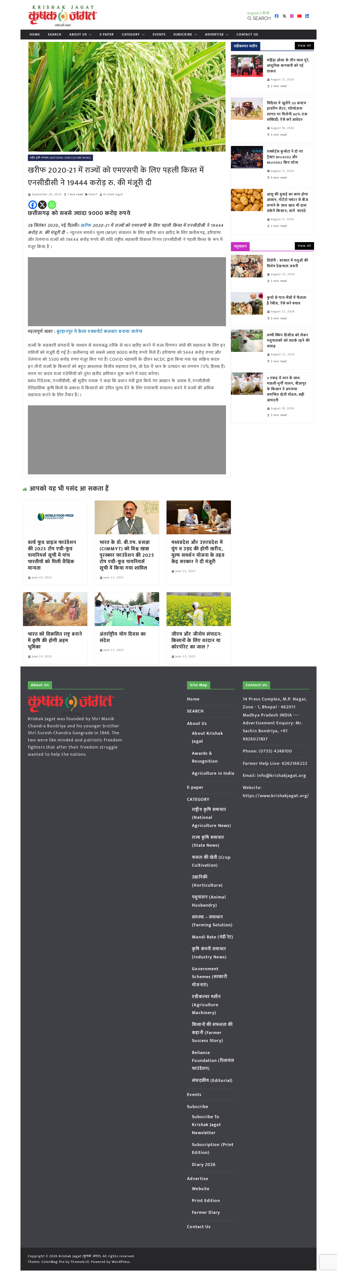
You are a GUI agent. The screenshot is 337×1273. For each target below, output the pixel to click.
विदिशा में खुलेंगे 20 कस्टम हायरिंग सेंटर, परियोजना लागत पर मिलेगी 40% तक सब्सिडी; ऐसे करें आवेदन (287, 112)
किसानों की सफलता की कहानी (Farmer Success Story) (212, 1032)
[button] (89, 34)
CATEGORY (131, 34)
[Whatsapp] (52, 204)
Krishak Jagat (113, 194)
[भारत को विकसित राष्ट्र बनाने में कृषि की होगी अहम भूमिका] (55, 595)
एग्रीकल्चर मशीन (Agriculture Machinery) (206, 1005)
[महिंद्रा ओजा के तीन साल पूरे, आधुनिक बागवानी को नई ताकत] (247, 75)
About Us (78, 34)
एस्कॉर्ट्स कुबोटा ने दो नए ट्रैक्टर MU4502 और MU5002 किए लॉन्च (285, 157)
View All (304, 45)
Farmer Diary (206, 1212)
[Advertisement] (127, 291)
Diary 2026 (204, 1164)
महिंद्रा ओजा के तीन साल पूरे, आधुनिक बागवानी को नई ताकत (288, 66)
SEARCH (54, 34)
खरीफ (85, 225)
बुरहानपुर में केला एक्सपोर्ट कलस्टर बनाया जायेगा (100, 331)
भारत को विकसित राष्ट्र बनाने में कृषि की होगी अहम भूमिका (55, 640)
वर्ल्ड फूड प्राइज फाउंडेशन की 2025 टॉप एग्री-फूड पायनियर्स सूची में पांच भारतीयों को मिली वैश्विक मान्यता (52, 555)
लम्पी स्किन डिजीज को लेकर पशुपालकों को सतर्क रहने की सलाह (288, 341)
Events (159, 34)
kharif (93, 194)
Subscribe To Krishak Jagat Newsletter (206, 1125)
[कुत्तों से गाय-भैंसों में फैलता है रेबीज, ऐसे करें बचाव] (247, 309)
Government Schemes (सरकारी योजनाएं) (209, 977)
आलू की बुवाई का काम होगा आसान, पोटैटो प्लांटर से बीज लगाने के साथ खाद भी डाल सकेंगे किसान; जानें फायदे (287, 203)
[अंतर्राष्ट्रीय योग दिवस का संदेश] (127, 595)
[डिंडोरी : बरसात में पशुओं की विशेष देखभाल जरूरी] (247, 272)
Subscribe (182, 34)
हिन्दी (266, 13)
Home (35, 34)
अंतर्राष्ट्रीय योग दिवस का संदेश (123, 637)
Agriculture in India (213, 773)
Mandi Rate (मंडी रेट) (212, 937)
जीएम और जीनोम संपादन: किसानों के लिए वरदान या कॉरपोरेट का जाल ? (196, 640)
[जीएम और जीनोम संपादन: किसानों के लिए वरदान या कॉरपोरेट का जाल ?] (199, 595)
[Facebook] (32, 204)
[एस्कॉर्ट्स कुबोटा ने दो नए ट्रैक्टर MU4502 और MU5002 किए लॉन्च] (247, 166)
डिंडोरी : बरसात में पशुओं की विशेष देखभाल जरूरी (287, 263)
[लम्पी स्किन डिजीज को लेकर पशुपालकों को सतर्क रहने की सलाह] (247, 350)
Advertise (214, 34)
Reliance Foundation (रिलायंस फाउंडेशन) (213, 1061)
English (253, 13)
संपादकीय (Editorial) (212, 1080)
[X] (42, 204)
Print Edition (206, 1200)
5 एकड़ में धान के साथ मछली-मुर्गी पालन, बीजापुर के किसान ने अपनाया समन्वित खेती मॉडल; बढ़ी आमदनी (287, 389)
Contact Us (247, 34)
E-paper (107, 34)
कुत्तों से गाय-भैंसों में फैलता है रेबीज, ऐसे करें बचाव (287, 300)
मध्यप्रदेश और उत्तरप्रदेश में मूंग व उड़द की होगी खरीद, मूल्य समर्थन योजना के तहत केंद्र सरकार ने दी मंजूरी (198, 552)
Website (200, 1189)
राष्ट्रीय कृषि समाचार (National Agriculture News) (60, 158)
